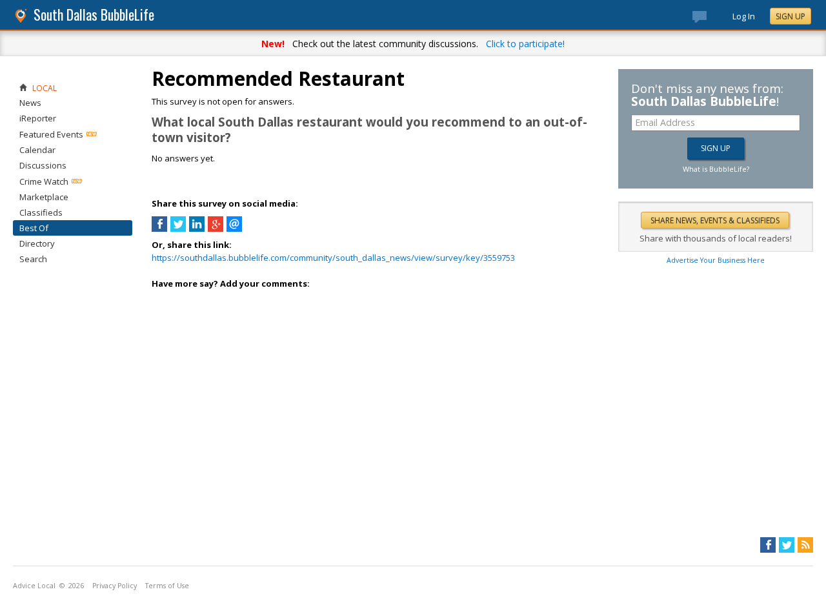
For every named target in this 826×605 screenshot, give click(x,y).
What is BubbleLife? (716, 169)
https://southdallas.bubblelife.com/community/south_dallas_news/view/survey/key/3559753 (333, 257)
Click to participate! (525, 43)
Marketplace (43, 197)
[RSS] (805, 545)
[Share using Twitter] (178, 228)
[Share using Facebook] (159, 228)
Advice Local (34, 585)
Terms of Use (167, 585)
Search (33, 259)
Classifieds (41, 212)
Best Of (33, 228)
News (30, 102)
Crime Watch (43, 181)
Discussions (42, 165)
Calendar (37, 150)
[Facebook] (768, 545)
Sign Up (790, 16)
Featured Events (51, 134)
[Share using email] (234, 228)
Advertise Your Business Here (716, 260)
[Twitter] (786, 545)
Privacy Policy (114, 585)
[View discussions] (712, 19)
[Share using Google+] (215, 228)
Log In (743, 16)
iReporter (37, 118)
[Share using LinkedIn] (197, 228)
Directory (37, 243)
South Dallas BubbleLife (94, 15)
